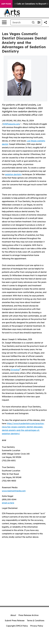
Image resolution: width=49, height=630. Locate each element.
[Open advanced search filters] (39, 22)
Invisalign (15, 369)
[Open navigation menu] (4, 22)
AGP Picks (6, 4)
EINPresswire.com (11, 124)
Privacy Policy (36, 626)
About (13, 615)
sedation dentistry (13, 174)
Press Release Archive (28, 615)
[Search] (33, 22)
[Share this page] (45, 22)
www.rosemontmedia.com (14, 491)
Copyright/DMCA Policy (17, 626)
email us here (8, 503)
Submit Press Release (14, 620)
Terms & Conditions (35, 620)
